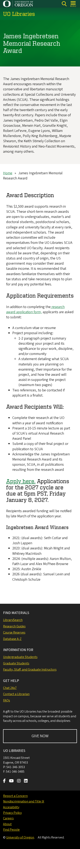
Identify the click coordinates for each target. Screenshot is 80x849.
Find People (11, 829)
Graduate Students (16, 663)
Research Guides (14, 626)
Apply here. (20, 481)
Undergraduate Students (20, 657)
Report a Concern (15, 796)
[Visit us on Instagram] (18, 781)
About (7, 824)
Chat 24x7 (10, 688)
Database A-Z (12, 639)
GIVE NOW (40, 736)
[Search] (64, 3)
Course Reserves (14, 632)
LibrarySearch (13, 620)
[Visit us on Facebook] (4, 781)
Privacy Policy (12, 813)
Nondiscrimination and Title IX (23, 801)
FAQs (6, 700)
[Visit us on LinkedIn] (25, 781)
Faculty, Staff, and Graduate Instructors (29, 669)
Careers (8, 818)
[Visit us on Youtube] (11, 781)
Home (7, 173)
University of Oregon (20, 837)
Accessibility (11, 807)
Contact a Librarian (16, 694)
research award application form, (35, 309)
